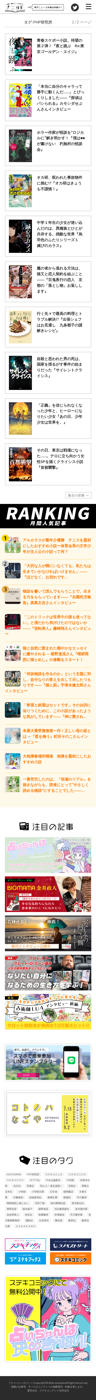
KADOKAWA (14, 1174)
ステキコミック (54, 1174)
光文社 (17, 1185)
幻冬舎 (53, 1191)
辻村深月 (44, 1220)
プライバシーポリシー (20, 1382)
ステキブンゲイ (15, 1180)
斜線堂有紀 (35, 1197)
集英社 (72, 1220)
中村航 (70, 1180)
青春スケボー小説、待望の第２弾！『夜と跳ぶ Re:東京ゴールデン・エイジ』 (60, 46)
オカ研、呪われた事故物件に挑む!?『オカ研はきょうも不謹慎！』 (59, 183)
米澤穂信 (59, 1214)
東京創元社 (78, 1203)
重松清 (58, 1220)
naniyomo (59, 1382)
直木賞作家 (81, 1208)
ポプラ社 (35, 1180)
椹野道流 (43, 1208)
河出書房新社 (61, 1208)
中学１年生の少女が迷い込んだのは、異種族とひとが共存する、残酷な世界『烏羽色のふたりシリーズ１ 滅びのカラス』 (59, 234)
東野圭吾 (12, 1208)
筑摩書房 (43, 1214)
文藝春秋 (18, 1197)
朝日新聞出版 (58, 1203)
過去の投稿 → (78, 495)
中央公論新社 (53, 1180)
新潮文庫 (52, 1197)
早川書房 (82, 1197)
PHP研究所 (33, 1174)
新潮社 (67, 1197)
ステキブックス (77, 1174)
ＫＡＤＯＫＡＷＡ (25, 1226)
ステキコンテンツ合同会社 (54, 1390)
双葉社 (30, 1185)
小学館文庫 (38, 1191)
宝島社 (72, 1185)
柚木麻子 (27, 1208)
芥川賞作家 (76, 1214)
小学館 (22, 1191)
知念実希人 (13, 1214)
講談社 (29, 1220)
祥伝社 (28, 1214)
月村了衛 (40, 1203)
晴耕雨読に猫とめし (18, 1203)
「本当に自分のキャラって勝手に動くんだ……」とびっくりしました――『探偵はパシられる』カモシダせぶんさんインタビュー (60, 97)
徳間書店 (68, 1191)
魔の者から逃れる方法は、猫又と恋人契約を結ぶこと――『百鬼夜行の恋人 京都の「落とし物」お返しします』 (59, 279)
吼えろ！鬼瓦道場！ (51, 1185)
